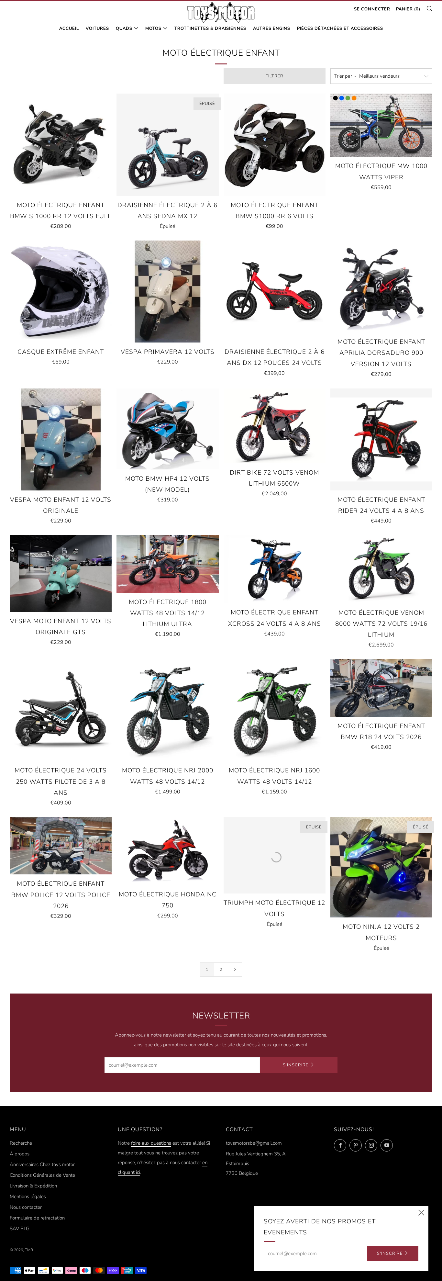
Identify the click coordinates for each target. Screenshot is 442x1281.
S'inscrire (295, 1065)
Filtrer (274, 76)
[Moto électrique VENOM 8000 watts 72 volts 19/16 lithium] (381, 569)
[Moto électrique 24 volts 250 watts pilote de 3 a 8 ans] (61, 710)
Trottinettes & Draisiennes (210, 28)
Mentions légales (28, 1196)
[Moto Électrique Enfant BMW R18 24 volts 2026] (381, 687)
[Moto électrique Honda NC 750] (167, 851)
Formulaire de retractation (37, 1218)
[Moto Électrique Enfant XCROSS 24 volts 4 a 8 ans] (275, 569)
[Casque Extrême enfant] (61, 292)
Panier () (408, 9)
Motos (153, 28)
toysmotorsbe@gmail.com (254, 1143)
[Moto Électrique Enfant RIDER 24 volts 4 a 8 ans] (381, 439)
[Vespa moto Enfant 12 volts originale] (61, 439)
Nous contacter (26, 1207)
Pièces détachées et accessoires (340, 28)
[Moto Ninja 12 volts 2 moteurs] (381, 867)
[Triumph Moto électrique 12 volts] (275, 855)
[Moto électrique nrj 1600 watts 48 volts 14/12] (275, 710)
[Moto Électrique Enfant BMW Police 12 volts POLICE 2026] (61, 845)
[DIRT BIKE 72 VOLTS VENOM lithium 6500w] (275, 425)
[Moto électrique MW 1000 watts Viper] (381, 125)
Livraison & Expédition (33, 1186)
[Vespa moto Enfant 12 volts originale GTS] (61, 573)
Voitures (97, 28)
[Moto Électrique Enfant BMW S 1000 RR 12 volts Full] (61, 145)
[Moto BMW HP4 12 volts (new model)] (167, 428)
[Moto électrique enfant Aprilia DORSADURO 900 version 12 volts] (381, 286)
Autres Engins (271, 28)
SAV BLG (19, 1228)
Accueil (69, 28)
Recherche (21, 1143)
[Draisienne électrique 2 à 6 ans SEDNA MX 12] (167, 145)
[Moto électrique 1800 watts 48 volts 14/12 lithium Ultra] (167, 563)
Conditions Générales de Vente (42, 1175)
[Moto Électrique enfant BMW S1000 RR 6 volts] (275, 145)
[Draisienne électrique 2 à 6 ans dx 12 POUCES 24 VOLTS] (275, 292)
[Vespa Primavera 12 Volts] (167, 292)
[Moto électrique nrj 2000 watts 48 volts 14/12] (167, 710)
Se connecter (372, 9)
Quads (124, 28)
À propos (19, 1154)
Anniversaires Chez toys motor (42, 1164)
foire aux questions (151, 1143)
